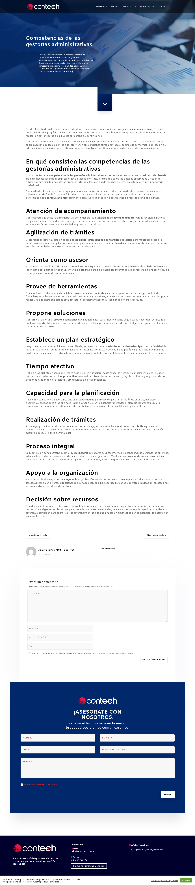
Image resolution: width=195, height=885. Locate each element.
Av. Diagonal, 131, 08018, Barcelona (146, 850)
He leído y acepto (42, 785)
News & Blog (147, 7)
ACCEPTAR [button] (186, 880)
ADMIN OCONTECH (66, 550)
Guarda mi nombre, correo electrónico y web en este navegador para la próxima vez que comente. (82, 653)
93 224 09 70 (79, 860)
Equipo (115, 7)
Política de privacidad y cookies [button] (164, 880)
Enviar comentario (154, 660)
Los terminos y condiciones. (49, 785)
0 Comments (108, 548)
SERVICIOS (128, 7)
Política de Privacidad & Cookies (88, 865)
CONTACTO (163, 7)
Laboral (30, 29)
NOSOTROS (101, 7)
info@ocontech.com (82, 851)
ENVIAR (168, 794)
